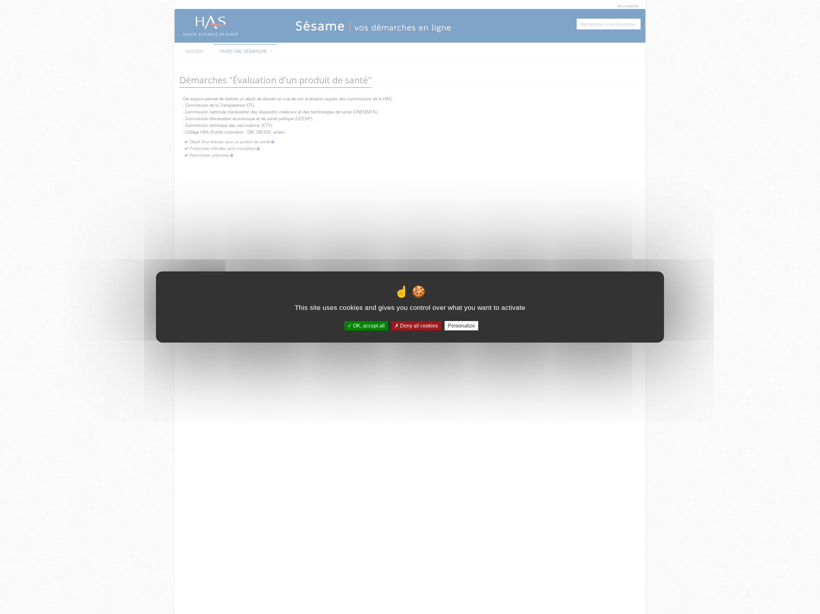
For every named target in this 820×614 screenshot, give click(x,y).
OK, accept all (368, 325)
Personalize (461, 325)
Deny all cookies (418, 325)
